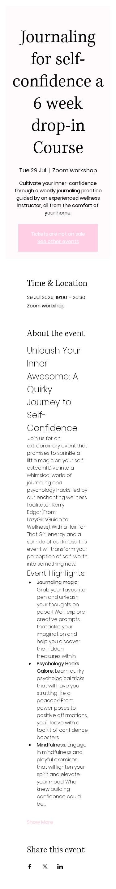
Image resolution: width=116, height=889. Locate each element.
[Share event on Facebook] (30, 866)
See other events (58, 241)
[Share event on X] (45, 866)
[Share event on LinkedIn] (60, 866)
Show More (40, 822)
